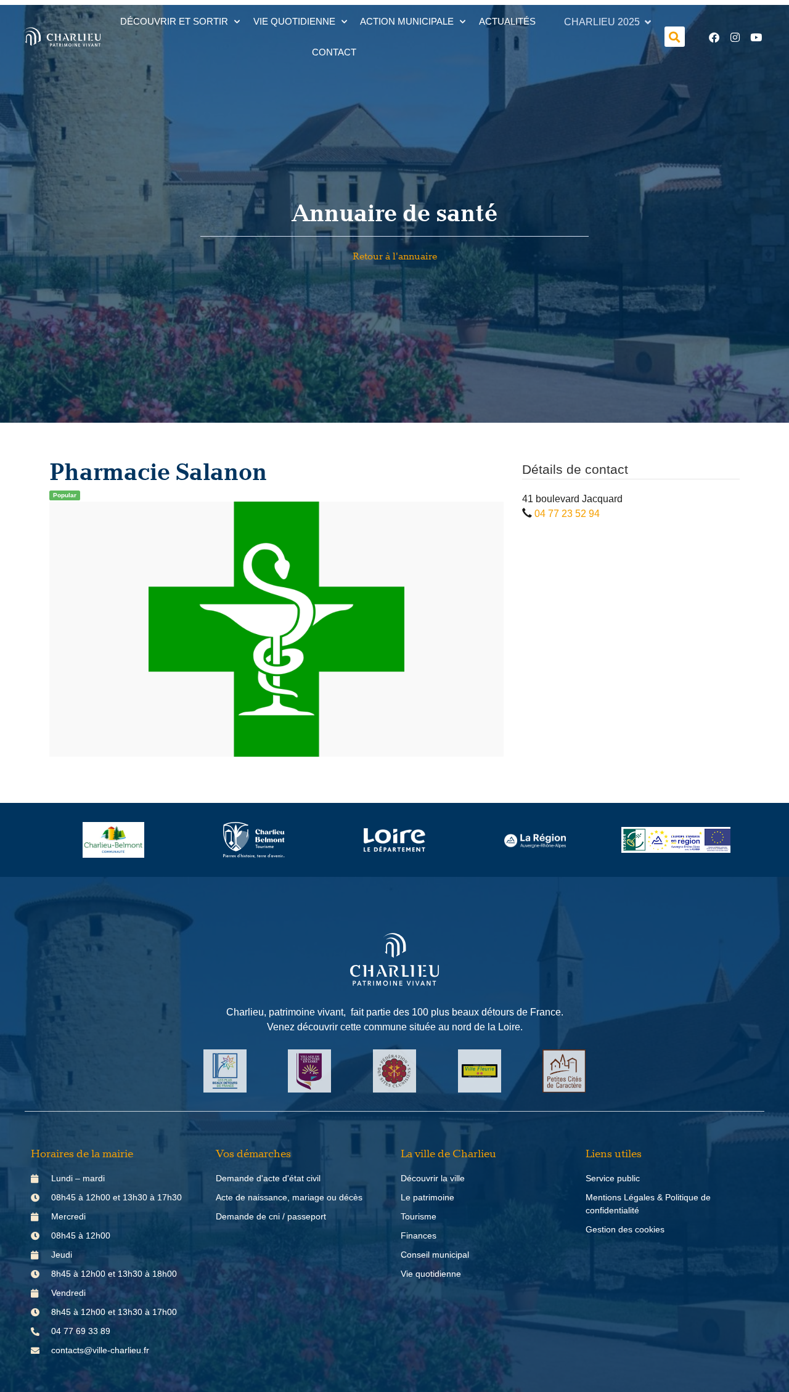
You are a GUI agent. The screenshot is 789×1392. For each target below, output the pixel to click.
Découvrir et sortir (174, 21)
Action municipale (407, 21)
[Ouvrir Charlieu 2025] (648, 22)
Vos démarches (253, 1154)
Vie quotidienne (294, 21)
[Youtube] (756, 36)
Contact (334, 52)
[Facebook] (714, 36)
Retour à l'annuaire (395, 256)
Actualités (507, 21)
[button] (674, 36)
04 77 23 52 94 (567, 513)
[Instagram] (735, 36)
